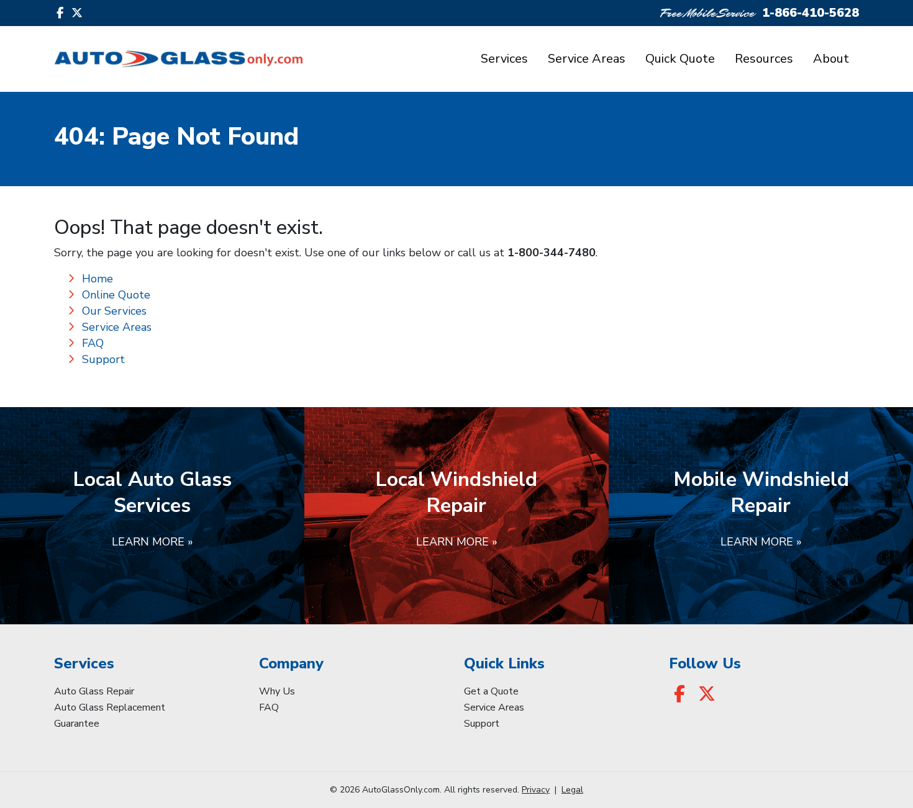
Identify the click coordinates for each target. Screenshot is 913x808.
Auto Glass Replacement (109, 707)
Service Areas (586, 58)
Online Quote (116, 294)
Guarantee (76, 723)
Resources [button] (764, 58)
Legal (572, 790)
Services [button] (504, 58)
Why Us (277, 691)
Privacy (536, 790)
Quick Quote (680, 58)
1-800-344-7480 (551, 252)
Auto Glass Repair (94, 691)
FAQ (93, 343)
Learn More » (152, 541)
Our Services (114, 310)
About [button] (831, 58)
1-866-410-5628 (810, 12)
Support (103, 359)
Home (97, 278)
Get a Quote (491, 691)
